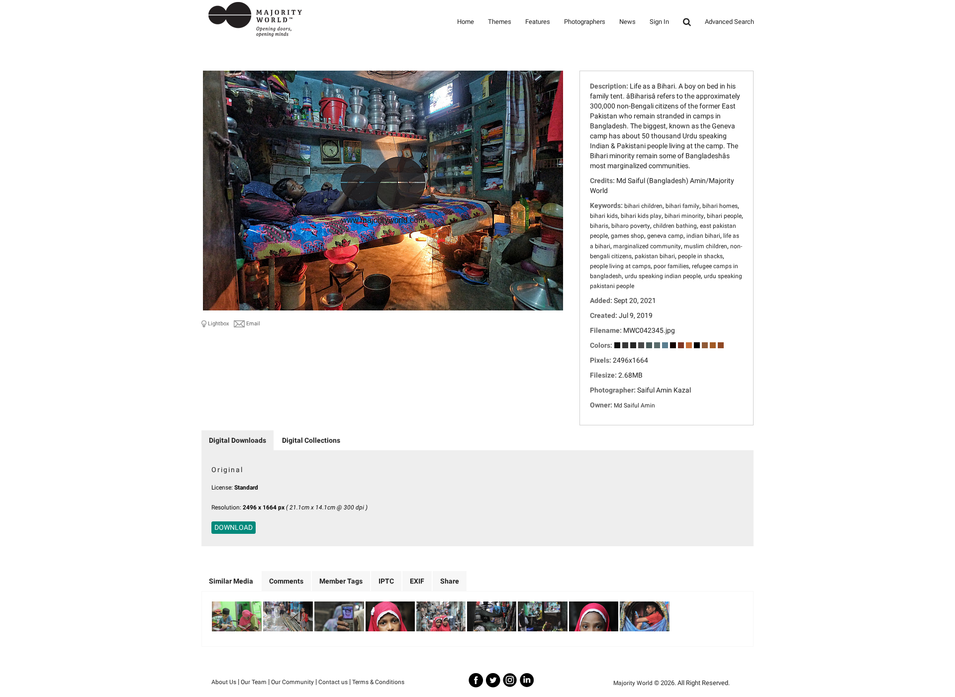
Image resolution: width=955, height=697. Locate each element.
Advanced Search (729, 21)
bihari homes (720, 205)
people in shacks (700, 256)
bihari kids (604, 215)
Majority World (633, 683)
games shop (627, 235)
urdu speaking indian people (663, 276)
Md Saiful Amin (634, 405)
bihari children (643, 205)
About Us (223, 682)
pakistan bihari (655, 256)
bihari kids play (641, 215)
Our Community (292, 682)
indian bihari (703, 235)
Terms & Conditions (378, 682)
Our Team (254, 682)
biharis (599, 225)
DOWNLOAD (233, 527)
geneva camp (665, 235)
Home (465, 21)
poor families (671, 266)
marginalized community (647, 246)
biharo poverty (630, 225)
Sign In (659, 21)
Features (537, 21)
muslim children (705, 246)
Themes (499, 21)
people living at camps (620, 266)
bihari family (682, 205)
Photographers (584, 21)
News (627, 21)
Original (227, 470)
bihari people (724, 215)
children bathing (675, 225)
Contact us (333, 682)
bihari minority (684, 215)
